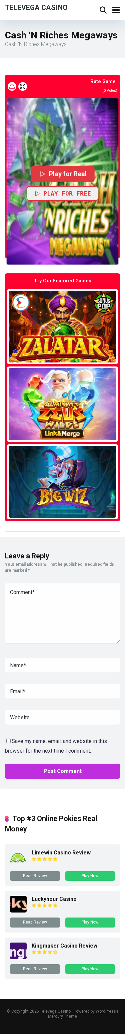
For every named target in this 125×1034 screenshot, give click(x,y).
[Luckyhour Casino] (18, 911)
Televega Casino (36, 7)
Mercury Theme (62, 1016)
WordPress (106, 1011)
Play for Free (67, 193)
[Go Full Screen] (22, 86)
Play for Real (67, 174)
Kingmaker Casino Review (64, 946)
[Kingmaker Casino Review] (18, 957)
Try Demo (62, 326)
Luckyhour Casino (54, 899)
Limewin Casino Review (61, 852)
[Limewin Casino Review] (18, 864)
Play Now (90, 875)
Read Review (35, 875)
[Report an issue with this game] (12, 86)
